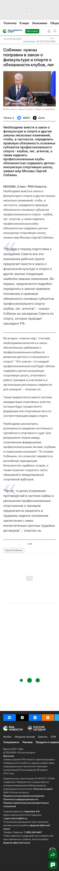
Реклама (27, 742)
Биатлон (42, 736)
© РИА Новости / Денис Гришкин (18, 109)
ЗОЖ (53, 736)
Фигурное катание (25, 736)
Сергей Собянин (13, 550)
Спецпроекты (11, 742)
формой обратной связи (16, 842)
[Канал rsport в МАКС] (9, 717)
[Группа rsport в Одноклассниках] (48, 717)
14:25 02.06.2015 (12, 39)
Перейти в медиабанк (45, 109)
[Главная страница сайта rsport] (19, 31)
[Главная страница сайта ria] (3, 31)
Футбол (7, 736)
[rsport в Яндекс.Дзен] (22, 717)
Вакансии (8, 756)
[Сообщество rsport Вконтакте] (35, 717)
